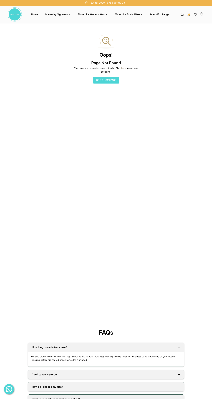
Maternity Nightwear (57, 14)
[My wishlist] (195, 14)
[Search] (182, 14)
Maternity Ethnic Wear (128, 14)
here (123, 68)
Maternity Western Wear (92, 14)
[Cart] (201, 14)
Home (34, 14)
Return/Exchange (159, 14)
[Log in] (188, 14)
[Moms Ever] (15, 14)
